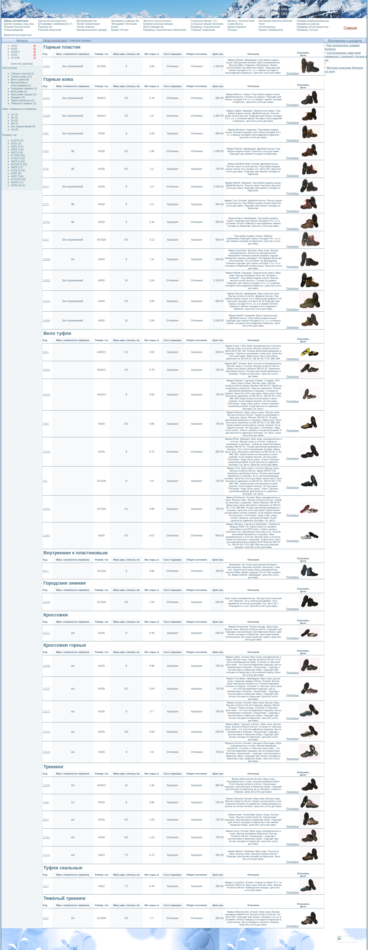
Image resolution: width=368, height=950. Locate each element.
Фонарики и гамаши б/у (125, 20)
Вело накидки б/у (153, 26)
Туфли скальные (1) (22, 100)
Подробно (292, 73)
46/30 (14, 48)
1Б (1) (14, 117)
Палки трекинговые (88, 23)
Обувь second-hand (55, 40)
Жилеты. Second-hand (240, 20)
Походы (232, 29)
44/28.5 (15, 51)
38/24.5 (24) (18, 161)
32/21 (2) (16, 143)
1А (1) (14, 114)
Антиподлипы (267, 26)
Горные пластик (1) (22, 73)
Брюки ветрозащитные (18, 34)
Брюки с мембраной (271, 29)
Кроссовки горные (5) (23, 94)
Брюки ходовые (236, 26)
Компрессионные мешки (158, 23)
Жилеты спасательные (157, 20)
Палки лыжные (86, 26)
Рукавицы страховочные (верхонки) (164, 29)
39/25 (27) (17, 167)
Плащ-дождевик (13, 29)
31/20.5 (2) (17, 140)
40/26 (14, 54)
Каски (114, 26)
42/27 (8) (16, 173)
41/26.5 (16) (18, 170)
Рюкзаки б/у (45, 26)
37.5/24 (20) (18, 155)
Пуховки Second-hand (17, 26)
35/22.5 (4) (17, 149)
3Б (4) (14, 123)
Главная (350, 28)
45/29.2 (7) (17, 182)
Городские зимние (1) (24, 88)
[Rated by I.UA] (346, 941)
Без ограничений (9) (23, 126)
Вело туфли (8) (20, 79)
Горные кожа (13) (21, 76)
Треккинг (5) (18, 97)
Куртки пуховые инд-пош (19, 23)
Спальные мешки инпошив (207, 23)
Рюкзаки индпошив (49, 29)
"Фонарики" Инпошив (124, 23)
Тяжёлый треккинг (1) (23, 103)
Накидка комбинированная (313, 20)
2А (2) (14, 120)
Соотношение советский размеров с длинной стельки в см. (346, 56)
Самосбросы (235, 23)
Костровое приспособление (275, 20)
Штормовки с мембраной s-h (55, 23)
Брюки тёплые (120, 29)
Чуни (262, 23)
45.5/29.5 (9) (18, 179)
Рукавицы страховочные (205, 26)
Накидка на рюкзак (308, 23)
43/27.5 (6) (17, 176)
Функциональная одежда (92, 29)
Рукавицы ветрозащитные (313, 26)
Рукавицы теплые (307, 29)
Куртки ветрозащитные (52, 20)
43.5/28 (15, 57)
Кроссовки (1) (19, 91)
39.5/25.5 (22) (19, 164)
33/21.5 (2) (17, 146)
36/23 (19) (17, 152)
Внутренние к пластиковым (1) (21, 84)
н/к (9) (14, 129)
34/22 (14, 45)
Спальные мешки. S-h (204, 20)
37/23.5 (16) (18, 158)
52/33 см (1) (18, 185)
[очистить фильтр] (22, 63)
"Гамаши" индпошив (203, 29)
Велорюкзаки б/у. (87, 20)
